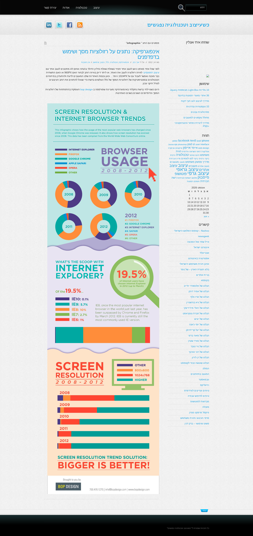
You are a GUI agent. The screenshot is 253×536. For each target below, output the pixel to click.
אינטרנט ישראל (201, 247)
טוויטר (192, 155)
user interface (202, 144)
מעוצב (182, 162)
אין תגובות (85, 62)
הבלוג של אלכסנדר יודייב (196, 285)
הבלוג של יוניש (201, 319)
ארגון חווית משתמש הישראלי (194, 263)
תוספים (197, 181)
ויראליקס (204, 385)
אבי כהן (136, 62)
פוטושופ (181, 174)
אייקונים (178, 148)
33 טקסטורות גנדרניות (197, 106)
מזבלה (205, 407)
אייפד (194, 147)
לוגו (191, 158)
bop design (86, 89)
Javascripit (172, 144)
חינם (197, 155)
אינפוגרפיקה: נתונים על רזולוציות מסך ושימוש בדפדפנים (110, 54)
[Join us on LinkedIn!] (49, 25)
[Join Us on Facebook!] (69, 25)
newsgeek (203, 236)
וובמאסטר (204, 379)
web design (203, 148)
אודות (66, 7)
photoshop (182, 144)
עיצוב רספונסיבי (151, 72)
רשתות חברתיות (184, 178)
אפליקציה (205, 151)
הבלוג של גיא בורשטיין (197, 302)
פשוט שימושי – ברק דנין (197, 423)
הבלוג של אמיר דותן (199, 291)
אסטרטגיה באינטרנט (198, 258)
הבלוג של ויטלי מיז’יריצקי (196, 307)
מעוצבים (174, 161)
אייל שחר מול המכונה (198, 241)
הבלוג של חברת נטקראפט (196, 313)
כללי (107, 62)
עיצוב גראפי (187, 169)
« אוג (206, 216)
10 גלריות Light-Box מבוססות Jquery (189, 90)
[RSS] (80, 25)
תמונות (190, 181)
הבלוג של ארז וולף (200, 296)
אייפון (187, 147)
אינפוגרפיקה (124, 62)
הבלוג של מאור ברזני (198, 335)
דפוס (199, 151)
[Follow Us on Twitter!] (59, 25)
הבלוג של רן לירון (200, 357)
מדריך (206, 161)
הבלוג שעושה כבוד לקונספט (195, 363)
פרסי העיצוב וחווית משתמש (194, 418)
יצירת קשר (50, 7)
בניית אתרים (202, 275)
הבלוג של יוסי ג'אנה (199, 324)
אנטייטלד (204, 252)
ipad (199, 141)
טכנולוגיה (81, 7)
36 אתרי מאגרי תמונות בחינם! (193, 95)
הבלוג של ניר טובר (200, 346)
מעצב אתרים (203, 166)
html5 (193, 140)
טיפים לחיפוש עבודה (198, 395)
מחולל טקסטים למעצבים (196, 117)
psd (189, 144)
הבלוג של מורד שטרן (198, 340)
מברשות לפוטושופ (199, 401)
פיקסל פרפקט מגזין (199, 412)
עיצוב (96, 7)
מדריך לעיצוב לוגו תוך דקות (195, 101)
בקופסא (205, 280)
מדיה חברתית (175, 159)
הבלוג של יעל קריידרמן (197, 330)
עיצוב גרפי (198, 173)
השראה (192, 151)
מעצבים (193, 165)
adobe (174, 141)
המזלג (206, 368)
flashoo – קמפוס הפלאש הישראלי (191, 230)
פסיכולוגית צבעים (200, 112)
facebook (183, 140)
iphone (205, 140)
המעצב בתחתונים (200, 374)
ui (194, 144)
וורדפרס (185, 151)
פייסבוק (203, 177)
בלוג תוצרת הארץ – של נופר (195, 269)
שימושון (96, 62)
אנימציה (171, 148)
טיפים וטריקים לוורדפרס (196, 390)
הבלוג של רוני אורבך (199, 351)
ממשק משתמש (193, 161)
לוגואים (185, 158)
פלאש (194, 178)
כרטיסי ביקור (199, 159)
